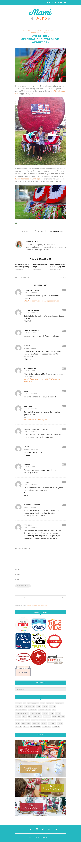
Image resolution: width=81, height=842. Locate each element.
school (60, 723)
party (18, 723)
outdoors (42, 720)
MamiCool (28, 525)
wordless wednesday (40, 33)
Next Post (60, 277)
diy (54, 709)
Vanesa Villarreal (32, 505)
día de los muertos (22, 713)
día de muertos (35, 713)
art (25, 703)
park (58, 720)
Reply (63, 290)
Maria (26, 482)
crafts (45, 706)
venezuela (56, 726)
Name (17, 569)
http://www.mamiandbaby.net (35, 419)
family (18, 716)
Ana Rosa (28, 406)
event (51, 713)
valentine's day (35, 726)
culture (52, 706)
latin (54, 716)
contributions (30, 706)
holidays (27, 30)
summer (18, 726)
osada (26, 391)
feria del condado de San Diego (27, 179)
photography (38, 30)
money (27, 720)
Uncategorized (51, 30)
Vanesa (27, 346)
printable (36, 723)
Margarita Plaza (31, 290)
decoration (32, 709)
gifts (30, 716)
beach (43, 703)
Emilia (26, 447)
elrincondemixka (31, 310)
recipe (44, 723)
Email (17, 574)
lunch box (19, 720)
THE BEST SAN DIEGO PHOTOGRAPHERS (37, 605)
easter (45, 713)
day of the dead (21, 709)
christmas (19, 706)
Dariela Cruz (58, 231)
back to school (33, 703)
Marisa (27, 464)
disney (48, 709)
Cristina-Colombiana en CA (36, 429)
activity (18, 703)
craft (39, 706)
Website (17, 579)
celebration (59, 703)
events (58, 713)
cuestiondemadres (32, 330)
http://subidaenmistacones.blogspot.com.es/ (41, 301)
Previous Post (23, 277)
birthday (50, 703)
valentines (46, 726)
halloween (38, 716)
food (24, 716)
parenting (51, 720)
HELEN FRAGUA (30, 368)
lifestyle (61, 716)
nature (34, 720)
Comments (23, 231)
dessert (41, 709)
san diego (52, 723)
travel (26, 726)
